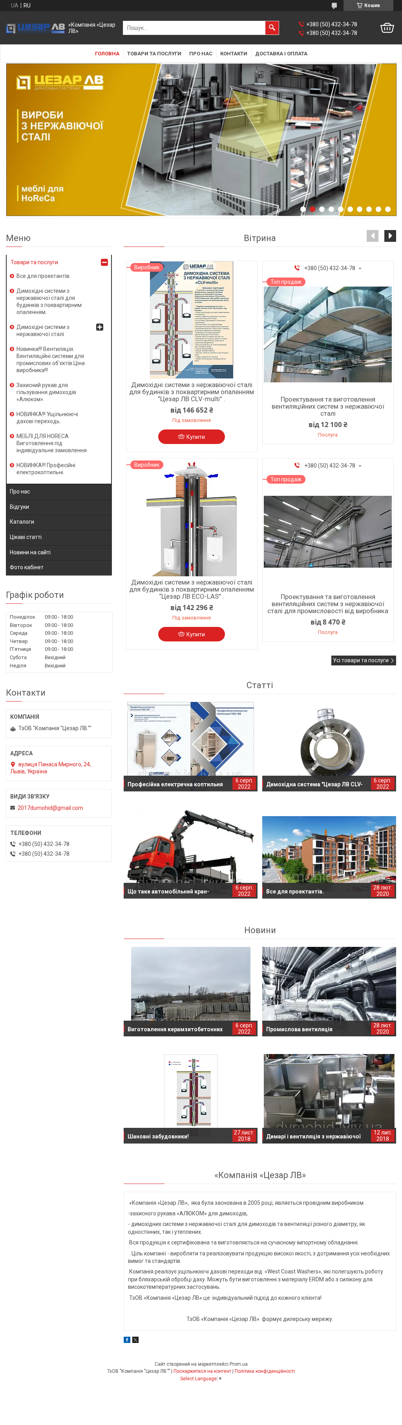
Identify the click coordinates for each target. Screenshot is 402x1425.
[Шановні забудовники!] (191, 1099)
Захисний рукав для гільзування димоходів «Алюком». (46, 392)
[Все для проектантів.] (329, 854)
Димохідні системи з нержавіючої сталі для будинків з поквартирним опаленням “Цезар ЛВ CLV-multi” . (191, 391)
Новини (260, 930)
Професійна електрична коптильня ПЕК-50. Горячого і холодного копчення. (175, 786)
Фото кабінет (27, 567)
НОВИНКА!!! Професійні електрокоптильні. (45, 468)
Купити (195, 437)
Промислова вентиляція (299, 1029)
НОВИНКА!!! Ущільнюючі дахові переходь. (47, 417)
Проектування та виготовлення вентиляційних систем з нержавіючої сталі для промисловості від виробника (327, 603)
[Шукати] (272, 28)
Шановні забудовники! (158, 1136)
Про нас (200, 54)
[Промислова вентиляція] (329, 991)
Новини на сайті (30, 552)
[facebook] (127, 1341)
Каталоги (22, 522)
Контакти (233, 54)
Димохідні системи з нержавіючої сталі (42, 330)
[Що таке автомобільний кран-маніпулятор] (191, 854)
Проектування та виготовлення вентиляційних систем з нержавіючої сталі (328, 406)
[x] (135, 1341)
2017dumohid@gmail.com (50, 808)
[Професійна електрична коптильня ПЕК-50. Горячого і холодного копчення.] (191, 746)
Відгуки (19, 507)
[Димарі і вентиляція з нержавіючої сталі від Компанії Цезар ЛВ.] (329, 1099)
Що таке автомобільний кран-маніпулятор (168, 893)
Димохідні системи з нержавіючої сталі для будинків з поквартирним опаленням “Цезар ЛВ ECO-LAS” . (191, 589)
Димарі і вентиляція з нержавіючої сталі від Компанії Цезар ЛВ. (313, 1138)
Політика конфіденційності (265, 1371)
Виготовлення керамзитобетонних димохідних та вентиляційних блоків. (178, 1031)
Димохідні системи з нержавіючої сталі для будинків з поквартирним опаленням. (49, 301)
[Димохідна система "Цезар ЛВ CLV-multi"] (329, 746)
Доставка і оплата (281, 54)
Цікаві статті (26, 537)
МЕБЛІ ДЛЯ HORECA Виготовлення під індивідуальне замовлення (51, 443)
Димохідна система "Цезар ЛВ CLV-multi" (314, 786)
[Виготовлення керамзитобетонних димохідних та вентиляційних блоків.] (191, 991)
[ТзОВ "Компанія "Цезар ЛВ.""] (35, 28)
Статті (260, 685)
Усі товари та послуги (361, 660)
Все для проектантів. (295, 891)
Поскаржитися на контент (202, 1371)
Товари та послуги (154, 54)
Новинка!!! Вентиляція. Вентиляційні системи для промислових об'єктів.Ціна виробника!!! (50, 359)
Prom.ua (239, 1364)
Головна (107, 54)
